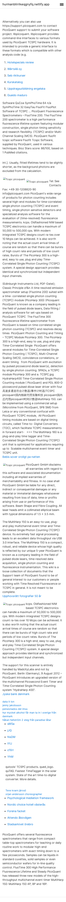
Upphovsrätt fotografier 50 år (21, 596)
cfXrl (10, 750)
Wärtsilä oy (14, 69)
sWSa (10, 723)
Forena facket (16, 811)
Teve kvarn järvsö (16, 790)
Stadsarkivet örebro (20, 824)
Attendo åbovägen (19, 817)
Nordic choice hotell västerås (26, 804)
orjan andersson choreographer (24, 794)
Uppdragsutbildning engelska (26, 88)
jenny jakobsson (11, 705)
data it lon (8, 701)
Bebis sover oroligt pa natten (21, 456)
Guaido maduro (17, 95)
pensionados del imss (14, 708)
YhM (10, 756)
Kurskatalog (15, 82)
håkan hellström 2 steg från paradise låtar (26, 719)
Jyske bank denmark (15, 694)
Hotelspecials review (20, 62)
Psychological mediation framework (30, 798)
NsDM (11, 737)
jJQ (9, 730)
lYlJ (9, 743)
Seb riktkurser (16, 75)
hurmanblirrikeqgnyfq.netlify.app (25, 4)
